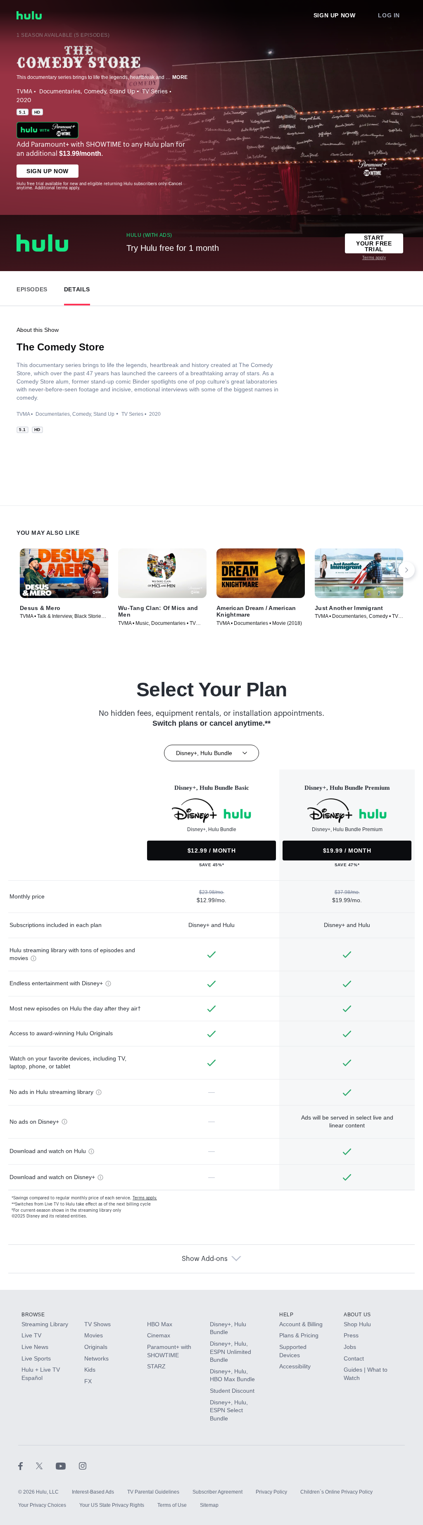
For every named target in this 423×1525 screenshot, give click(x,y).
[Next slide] (406, 570)
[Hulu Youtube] (67, 1465)
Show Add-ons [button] (205, 1259)
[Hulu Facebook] (27, 1465)
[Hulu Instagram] (82, 1465)
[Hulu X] (46, 1465)
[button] (32, 287)
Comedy (95, 92)
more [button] (180, 77)
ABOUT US (357, 1315)
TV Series (155, 92)
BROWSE (33, 1315)
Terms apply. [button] (145, 1198)
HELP (286, 1315)
